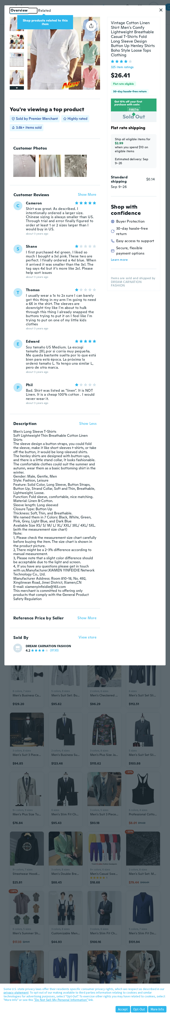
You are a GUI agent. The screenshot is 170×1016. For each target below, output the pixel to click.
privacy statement (16, 992)
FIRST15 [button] (134, 109)
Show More (87, 195)
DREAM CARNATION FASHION (48, 646)
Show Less (88, 424)
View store (88, 637)
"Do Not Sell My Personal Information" (61, 1000)
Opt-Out (139, 1009)
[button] (160, 10)
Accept (123, 1009)
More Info (157, 1009)
